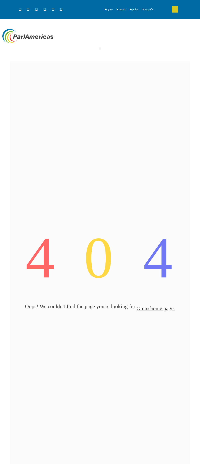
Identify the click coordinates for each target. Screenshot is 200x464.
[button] (175, 9)
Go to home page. (156, 308)
